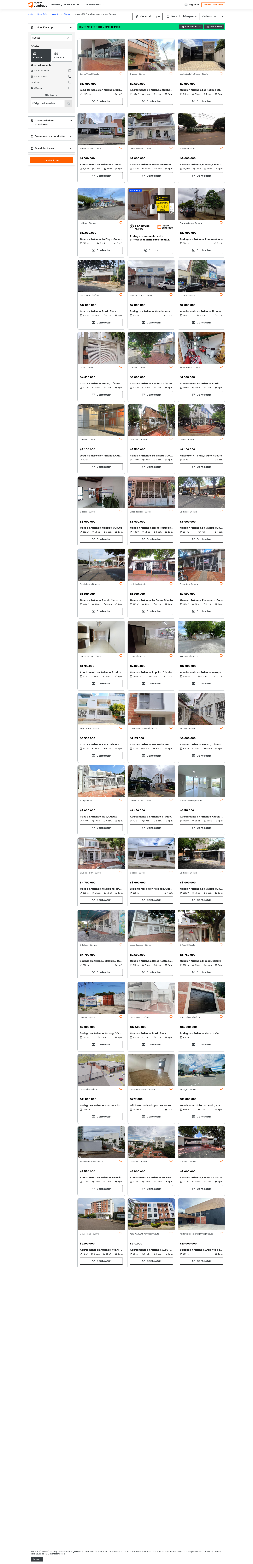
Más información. (56, 1554)
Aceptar (36, 1559)
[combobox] (48, 38)
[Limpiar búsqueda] (68, 37)
